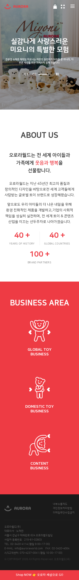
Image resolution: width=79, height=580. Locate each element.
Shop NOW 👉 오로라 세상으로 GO (39, 575)
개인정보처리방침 (62, 508)
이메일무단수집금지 (64, 512)
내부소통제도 (60, 504)
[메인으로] (16, 6)
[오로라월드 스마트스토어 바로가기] (55, 7)
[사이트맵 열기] (63, 7)
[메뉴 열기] (72, 6)
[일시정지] (56, 74)
